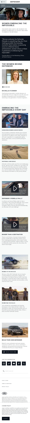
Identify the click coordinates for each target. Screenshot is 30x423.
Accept (5, 418)
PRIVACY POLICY (5, 386)
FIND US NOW (5, 380)
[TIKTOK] (9, 363)
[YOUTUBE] (14, 363)
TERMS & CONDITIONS (7, 383)
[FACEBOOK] (19, 363)
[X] (24, 363)
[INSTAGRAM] (4, 363)
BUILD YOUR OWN (11, 351)
